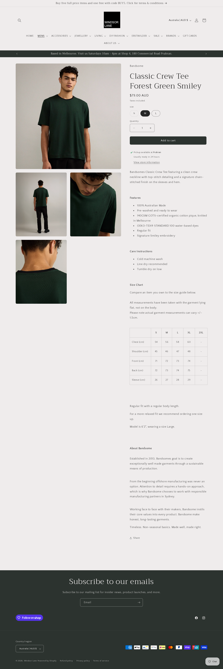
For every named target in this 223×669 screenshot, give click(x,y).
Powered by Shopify (47, 661)
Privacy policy (83, 661)
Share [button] (136, 538)
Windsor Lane (30, 661)
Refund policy (66, 661)
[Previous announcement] (17, 53)
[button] (19, 20)
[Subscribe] (139, 602)
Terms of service (101, 661)
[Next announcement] (206, 53)
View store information (147, 162)
